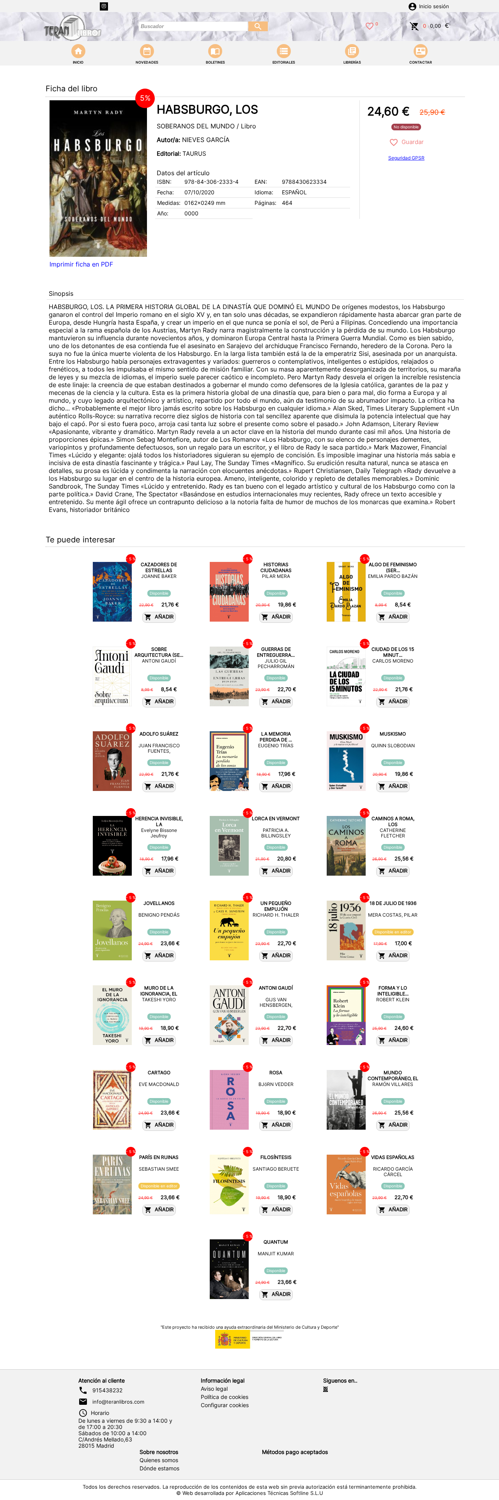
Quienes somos (159, 1460)
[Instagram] (104, 6)
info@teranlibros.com (118, 1402)
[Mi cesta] (414, 25)
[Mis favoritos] (369, 25)
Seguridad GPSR (406, 158)
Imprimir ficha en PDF (81, 264)
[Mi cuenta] (412, 6)
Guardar (411, 142)
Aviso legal (214, 1389)
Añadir (162, 617)
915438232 (107, 1390)
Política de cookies (224, 1397)
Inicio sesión (434, 6)
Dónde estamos (159, 1468)
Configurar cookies (225, 1405)
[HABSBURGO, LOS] (98, 178)
